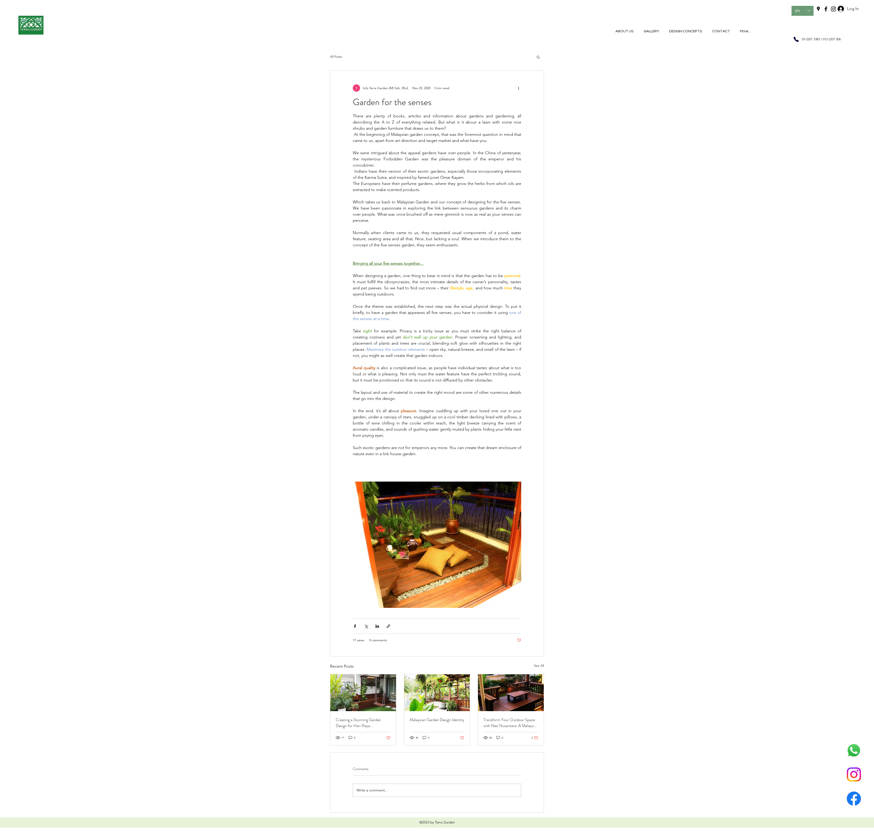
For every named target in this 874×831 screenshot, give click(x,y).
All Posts (336, 57)
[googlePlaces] (818, 9)
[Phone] (796, 39)
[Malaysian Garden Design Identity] (437, 692)
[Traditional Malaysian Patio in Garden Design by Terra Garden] (511, 692)
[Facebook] (853, 798)
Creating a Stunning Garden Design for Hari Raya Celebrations (358, 723)
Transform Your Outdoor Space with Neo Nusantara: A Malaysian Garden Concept (510, 723)
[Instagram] (853, 774)
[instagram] (833, 9)
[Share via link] (388, 626)
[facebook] (826, 9)
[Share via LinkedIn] (377, 626)
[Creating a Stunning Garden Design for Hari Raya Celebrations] (363, 692)
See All (539, 666)
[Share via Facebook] (355, 626)
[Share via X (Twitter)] (366, 626)
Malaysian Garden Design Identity (437, 720)
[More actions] (518, 88)
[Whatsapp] (853, 750)
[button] (538, 57)
